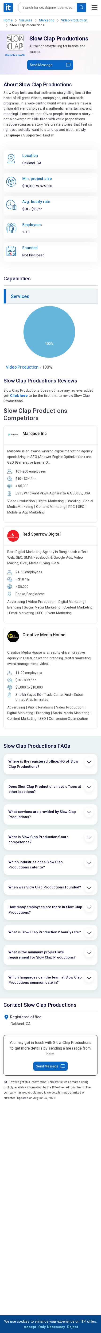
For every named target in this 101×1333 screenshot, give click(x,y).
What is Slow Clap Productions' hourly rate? (44, 932)
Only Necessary (51, 1327)
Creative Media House (44, 634)
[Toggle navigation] (94, 7)
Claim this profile (15, 55)
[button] (81, 7)
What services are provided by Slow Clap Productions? (42, 814)
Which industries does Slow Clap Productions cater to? (35, 865)
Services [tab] (20, 296)
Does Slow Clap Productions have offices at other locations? (44, 789)
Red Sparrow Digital (42, 534)
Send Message (41, 65)
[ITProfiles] (8, 7)
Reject (72, 1327)
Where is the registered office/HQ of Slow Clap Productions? (43, 764)
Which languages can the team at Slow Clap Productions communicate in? (45, 980)
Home (8, 20)
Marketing (46, 20)
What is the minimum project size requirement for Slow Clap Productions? (42, 955)
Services (25, 20)
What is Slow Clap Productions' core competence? (38, 839)
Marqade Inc (35, 433)
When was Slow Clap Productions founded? (44, 887)
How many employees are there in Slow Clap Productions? (45, 910)
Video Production (74, 20)
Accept (30, 1327)
